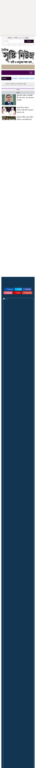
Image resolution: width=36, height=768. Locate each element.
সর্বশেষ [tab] (18, 89)
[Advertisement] (18, 11)
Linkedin (27, 289)
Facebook (10, 289)
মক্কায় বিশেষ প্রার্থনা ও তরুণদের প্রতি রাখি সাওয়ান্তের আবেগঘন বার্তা (25, 110)
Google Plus (28, 293)
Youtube (17, 293)
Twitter (19, 289)
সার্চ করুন (29, 41)
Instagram (9, 293)
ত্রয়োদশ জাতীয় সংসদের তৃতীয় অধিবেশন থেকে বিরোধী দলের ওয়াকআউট (25, 119)
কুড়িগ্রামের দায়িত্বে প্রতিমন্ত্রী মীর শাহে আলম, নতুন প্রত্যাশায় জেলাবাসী (25, 97)
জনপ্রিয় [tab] (18, 92)
